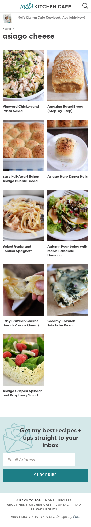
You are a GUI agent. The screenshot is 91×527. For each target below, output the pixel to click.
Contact (63, 504)
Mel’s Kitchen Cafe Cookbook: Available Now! (51, 17)
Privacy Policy (44, 509)
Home (7, 28)
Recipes (65, 500)
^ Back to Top (28, 500)
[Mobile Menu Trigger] (4, 6)
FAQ (78, 504)
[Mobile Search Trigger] (86, 6)
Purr (76, 517)
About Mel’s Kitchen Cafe (29, 504)
